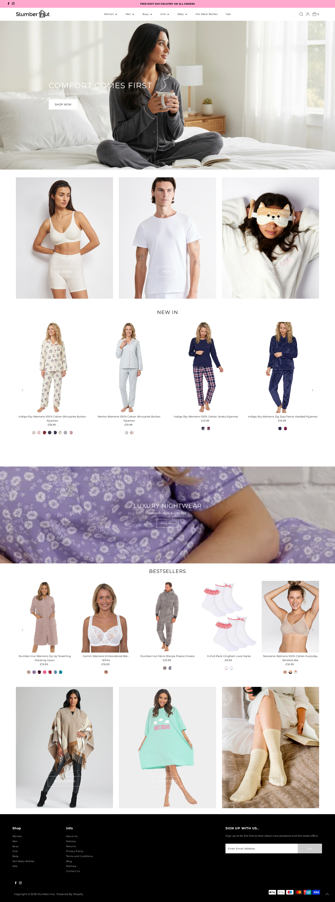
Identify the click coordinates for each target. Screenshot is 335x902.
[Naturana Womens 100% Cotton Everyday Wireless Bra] (290, 617)
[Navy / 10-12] (203, 428)
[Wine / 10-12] (50, 672)
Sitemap (71, 866)
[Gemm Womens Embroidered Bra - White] (106, 617)
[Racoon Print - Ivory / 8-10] (34, 433)
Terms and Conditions (79, 856)
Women (109, 14)
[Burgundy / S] (285, 428)
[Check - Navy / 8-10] (65, 433)
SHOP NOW (63, 104)
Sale (228, 14)
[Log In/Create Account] (307, 14)
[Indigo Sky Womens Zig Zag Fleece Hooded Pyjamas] (282, 367)
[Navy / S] (280, 428)
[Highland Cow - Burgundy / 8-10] (44, 433)
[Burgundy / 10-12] (209, 428)
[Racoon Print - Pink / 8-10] (39, 433)
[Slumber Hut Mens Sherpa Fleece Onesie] (167, 617)
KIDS (270, 271)
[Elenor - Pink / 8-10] (132, 433)
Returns (71, 846)
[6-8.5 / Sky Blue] (232, 668)
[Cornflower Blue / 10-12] (55, 672)
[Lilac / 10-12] (34, 672)
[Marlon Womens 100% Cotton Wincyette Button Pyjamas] (129, 367)
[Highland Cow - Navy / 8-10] (50, 433)
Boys (145, 14)
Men (128, 14)
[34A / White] (296, 672)
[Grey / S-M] (165, 668)
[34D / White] (106, 672)
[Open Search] (301, 14)
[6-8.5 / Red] (226, 668)
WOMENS (64, 271)
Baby (181, 14)
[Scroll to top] (327, 894)
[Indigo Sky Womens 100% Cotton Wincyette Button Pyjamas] (52, 367)
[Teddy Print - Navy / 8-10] (55, 433)
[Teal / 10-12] (60, 672)
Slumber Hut (46, 894)
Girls (163, 14)
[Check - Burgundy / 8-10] (71, 433)
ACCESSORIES (64, 781)
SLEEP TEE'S (167, 781)
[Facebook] (8, 4)
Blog (69, 861)
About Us (72, 836)
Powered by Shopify (70, 894)
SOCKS (270, 781)
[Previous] (22, 390)
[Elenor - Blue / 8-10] (126, 433)
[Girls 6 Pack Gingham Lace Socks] (229, 617)
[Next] (312, 390)
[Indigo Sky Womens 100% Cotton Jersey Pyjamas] (205, 367)
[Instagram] (13, 4)
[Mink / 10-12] (29, 672)
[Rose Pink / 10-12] (45, 672)
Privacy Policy (74, 851)
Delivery (71, 841)
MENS (167, 271)
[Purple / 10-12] (39, 672)
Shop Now (167, 523)
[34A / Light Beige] (285, 672)
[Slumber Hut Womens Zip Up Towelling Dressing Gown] (44, 617)
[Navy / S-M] (170, 668)
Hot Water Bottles (207, 14)
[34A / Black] (290, 672)
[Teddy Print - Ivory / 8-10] (60, 433)
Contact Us (73, 871)
